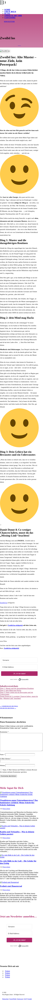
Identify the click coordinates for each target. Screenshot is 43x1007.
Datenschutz (5, 999)
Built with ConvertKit (28, 945)
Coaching (10, 18)
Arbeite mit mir (13, 16)
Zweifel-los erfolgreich (15, 625)
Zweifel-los (3, 603)
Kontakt (30, 999)
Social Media (12, 999)
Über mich (10, 12)
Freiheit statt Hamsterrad (11, 886)
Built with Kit (28, 679)
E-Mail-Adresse (5, 758)
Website (2, 765)
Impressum (20, 999)
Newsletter (9, 21)
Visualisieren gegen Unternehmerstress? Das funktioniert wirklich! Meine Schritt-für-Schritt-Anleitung (19, 802)
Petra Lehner (6, 808)
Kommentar (4, 732)
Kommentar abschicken (8, 776)
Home (7, 10)
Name (2, 754)
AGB (25, 999)
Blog (7, 14)
